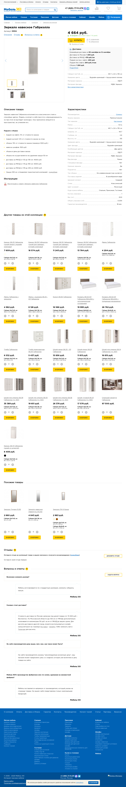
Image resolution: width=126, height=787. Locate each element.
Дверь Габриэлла (108, 242)
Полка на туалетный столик (44, 744)
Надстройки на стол (102, 726)
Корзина (119, 11)
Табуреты (68, 764)
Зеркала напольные (41, 734)
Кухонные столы (71, 760)
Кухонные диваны (10, 740)
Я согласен (93, 782)
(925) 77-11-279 (74, 8)
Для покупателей (10, 2)
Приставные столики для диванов (46, 757)
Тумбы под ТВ (39, 751)
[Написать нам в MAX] (85, 8)
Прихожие (68, 722)
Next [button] (62, 60)
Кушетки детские (10, 734)
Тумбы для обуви (71, 728)
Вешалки (68, 724)
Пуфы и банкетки (10, 742)
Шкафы (92, 17)
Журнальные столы (41, 755)
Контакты (53, 2)
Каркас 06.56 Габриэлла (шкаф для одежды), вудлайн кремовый (87, 244)
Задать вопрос (85, 2)
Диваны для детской (72, 742)
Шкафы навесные (101, 742)
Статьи (98, 712)
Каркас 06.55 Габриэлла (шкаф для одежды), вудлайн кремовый (62, 244)
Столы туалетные (40, 738)
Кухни (67, 755)
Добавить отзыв (113, 556)
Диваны (37, 761)
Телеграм (21, 629)
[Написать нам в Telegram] (88, 8)
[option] (34, 60)
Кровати (37, 728)
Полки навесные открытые (43, 753)
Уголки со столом (71, 768)
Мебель (101, 17)
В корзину (10, 268)
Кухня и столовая (69, 17)
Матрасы (37, 726)
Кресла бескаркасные (11, 738)
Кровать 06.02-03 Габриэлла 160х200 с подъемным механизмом (111, 299)
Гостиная (34, 17)
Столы (97, 724)
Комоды (37, 724)
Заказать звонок (76, 10)
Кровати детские (71, 740)
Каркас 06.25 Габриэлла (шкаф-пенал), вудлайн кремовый (13, 244)
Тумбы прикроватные (42, 736)
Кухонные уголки (71, 759)
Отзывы (45, 2)
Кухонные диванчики (72, 757)
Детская (55, 17)
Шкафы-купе (99, 736)
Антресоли (99, 749)
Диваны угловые (40, 763)
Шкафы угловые (101, 738)
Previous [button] (6, 60)
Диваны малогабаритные (13, 728)
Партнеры (107, 712)
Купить (78, 40)
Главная (7, 22)
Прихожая (45, 17)
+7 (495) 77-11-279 (67, 776)
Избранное (108, 11)
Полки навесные (101, 728)
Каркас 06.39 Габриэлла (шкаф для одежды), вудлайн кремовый (38, 244)
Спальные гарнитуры (41, 722)
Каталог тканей (86, 712)
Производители (70, 712)
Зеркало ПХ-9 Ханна (61, 509)
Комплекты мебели (102, 722)
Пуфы (36, 742)
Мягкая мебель (11, 17)
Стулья (67, 762)
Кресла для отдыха (10, 732)
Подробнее (74, 68)
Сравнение (97, 11)
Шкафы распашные (102, 734)
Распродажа (115, 17)
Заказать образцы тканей (68, 2)
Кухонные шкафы (71, 766)
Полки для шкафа (101, 747)
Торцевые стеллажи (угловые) (106, 744)
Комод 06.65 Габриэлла (62, 297)
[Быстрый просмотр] (14, 229)
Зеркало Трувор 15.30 (12, 509)
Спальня (24, 17)
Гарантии (47, 712)
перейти (52, 626)
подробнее (53, 172)
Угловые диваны (10, 724)
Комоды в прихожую (72, 730)
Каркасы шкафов (101, 745)
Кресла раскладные (11, 730)
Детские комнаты (71, 738)
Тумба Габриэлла (10, 349)
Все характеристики (75, 87)
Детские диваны (9, 736)
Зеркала (68, 726)
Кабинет (82, 17)
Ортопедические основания (44, 740)
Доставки (44, 626)
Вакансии (117, 712)
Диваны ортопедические (12, 726)
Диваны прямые (9, 722)
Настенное (118, 121)
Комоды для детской (72, 744)
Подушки (7, 744)
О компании (8, 712)
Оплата (38, 2)
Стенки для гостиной (41, 749)
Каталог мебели (20, 22)
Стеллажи (98, 740)
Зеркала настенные (50, 22)
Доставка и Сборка (26, 2)
